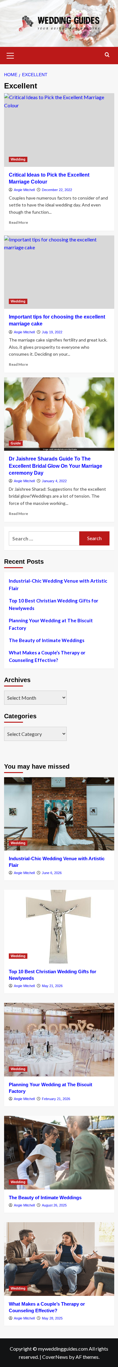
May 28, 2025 (52, 1318)
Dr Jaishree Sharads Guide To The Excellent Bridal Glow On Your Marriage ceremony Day (55, 466)
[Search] (107, 54)
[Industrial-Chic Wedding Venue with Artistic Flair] (59, 813)
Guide (16, 443)
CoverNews (55, 1357)
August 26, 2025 (54, 1205)
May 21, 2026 (52, 986)
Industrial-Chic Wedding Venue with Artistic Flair (58, 584)
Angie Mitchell (24, 190)
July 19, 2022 (52, 332)
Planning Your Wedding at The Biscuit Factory (51, 624)
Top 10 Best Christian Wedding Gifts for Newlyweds (53, 604)
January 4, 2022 (54, 481)
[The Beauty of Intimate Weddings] (59, 1152)
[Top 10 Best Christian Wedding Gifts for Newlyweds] (59, 926)
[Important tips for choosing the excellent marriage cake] (59, 272)
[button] (10, 55)
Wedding (18, 159)
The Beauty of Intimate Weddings (46, 640)
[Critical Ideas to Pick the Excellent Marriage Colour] (59, 130)
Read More (18, 222)
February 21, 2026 (56, 1099)
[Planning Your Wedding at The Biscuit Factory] (59, 1039)
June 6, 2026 (52, 873)
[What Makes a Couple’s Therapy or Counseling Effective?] (59, 1259)
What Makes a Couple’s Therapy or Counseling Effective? (47, 656)
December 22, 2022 (57, 190)
